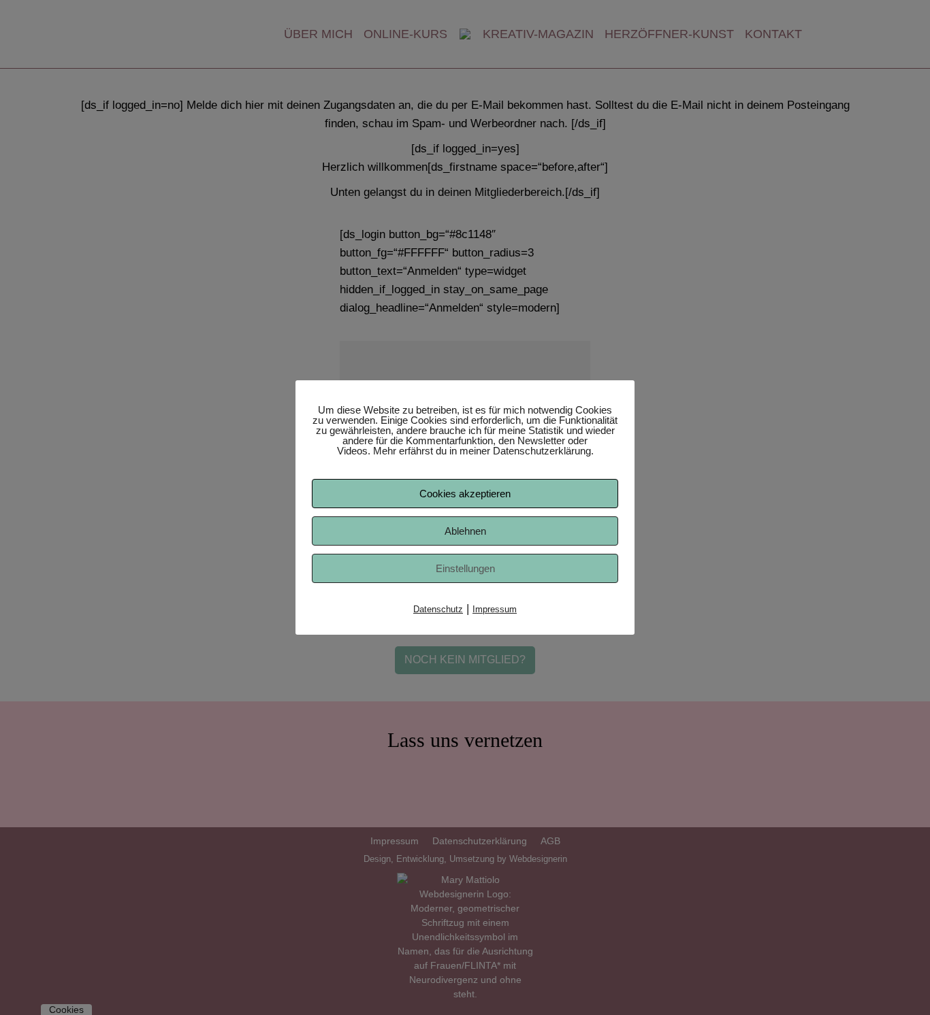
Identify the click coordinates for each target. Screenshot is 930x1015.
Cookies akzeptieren (465, 493)
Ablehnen (465, 531)
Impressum (494, 609)
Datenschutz (438, 609)
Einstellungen (465, 568)
